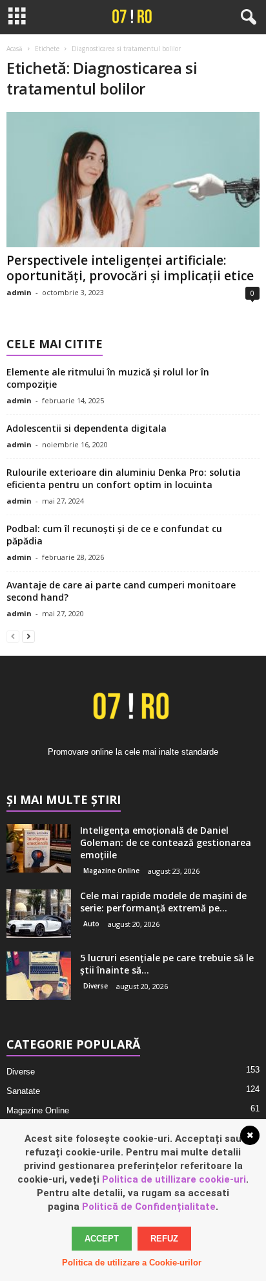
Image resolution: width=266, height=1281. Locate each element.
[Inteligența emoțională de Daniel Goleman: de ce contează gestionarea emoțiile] (38, 848)
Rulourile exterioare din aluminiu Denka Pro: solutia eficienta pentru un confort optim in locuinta (123, 478)
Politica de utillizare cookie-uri (174, 1179)
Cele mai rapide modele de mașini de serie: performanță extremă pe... (163, 901)
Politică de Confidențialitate (149, 1206)
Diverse (95, 985)
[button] (246, 17)
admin (19, 292)
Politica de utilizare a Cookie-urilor (131, 1262)
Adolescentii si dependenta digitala (86, 428)
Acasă (14, 48)
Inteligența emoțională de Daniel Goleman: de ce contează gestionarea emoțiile (165, 842)
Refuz (164, 1238)
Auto (91, 923)
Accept (102, 1238)
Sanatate (23, 1091)
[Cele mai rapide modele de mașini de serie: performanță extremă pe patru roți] (38, 913)
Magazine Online (111, 870)
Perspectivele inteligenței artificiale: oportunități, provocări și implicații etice (130, 268)
